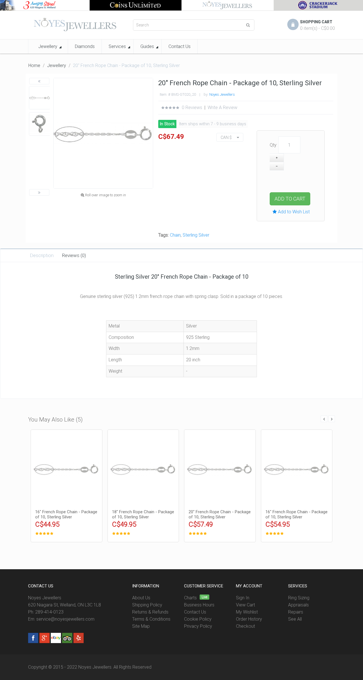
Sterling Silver (196, 235)
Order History (249, 619)
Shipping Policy (147, 605)
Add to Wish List (293, 211)
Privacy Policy (198, 626)
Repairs (295, 612)
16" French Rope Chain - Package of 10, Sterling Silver (66, 514)
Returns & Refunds (150, 612)
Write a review (222, 107)
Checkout (245, 626)
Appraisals (298, 605)
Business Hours (199, 605)
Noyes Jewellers (222, 94)
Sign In (242, 597)
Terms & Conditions (151, 619)
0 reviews (192, 107)
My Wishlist (247, 612)
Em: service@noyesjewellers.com (61, 619)
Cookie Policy (198, 619)
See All (295, 619)
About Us (141, 597)
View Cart (245, 605)
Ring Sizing (298, 597)
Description (42, 255)
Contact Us (195, 612)
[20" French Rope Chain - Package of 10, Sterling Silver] (39, 98)
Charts (190, 597)
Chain (175, 235)
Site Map (141, 626)
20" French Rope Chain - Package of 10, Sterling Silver (220, 514)
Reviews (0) (74, 255)
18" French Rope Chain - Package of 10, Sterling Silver (143, 514)
